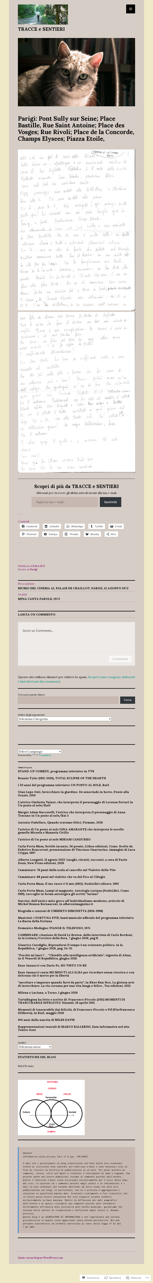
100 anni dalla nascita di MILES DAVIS (46, 1020)
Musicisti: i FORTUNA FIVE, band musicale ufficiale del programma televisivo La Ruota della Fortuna (76, 919)
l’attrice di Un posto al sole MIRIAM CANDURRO (54, 839)
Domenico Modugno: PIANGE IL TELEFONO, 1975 (54, 928)
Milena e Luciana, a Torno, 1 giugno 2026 (48, 992)
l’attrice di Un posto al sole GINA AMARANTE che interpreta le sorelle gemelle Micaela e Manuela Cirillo (71, 830)
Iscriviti (110, 502)
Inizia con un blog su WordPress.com (40, 1257)
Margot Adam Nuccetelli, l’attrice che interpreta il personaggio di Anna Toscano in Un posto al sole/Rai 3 (71, 813)
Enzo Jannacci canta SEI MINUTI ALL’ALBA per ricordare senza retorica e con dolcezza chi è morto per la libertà (76, 973)
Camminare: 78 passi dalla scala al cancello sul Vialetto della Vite (67, 870)
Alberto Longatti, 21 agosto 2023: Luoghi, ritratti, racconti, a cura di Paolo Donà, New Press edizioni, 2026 (72, 861)
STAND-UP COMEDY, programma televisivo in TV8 (56, 771)
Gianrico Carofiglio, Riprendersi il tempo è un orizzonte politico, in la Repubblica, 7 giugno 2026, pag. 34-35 (70, 946)
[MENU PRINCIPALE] (130, 8)
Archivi (22, 1042)
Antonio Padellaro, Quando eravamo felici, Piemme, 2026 (60, 822)
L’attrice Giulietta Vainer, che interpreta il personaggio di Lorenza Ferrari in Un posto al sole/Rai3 (75, 803)
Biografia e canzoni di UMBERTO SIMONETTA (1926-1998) (60, 911)
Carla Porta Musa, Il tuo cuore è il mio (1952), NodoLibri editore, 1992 (68, 883)
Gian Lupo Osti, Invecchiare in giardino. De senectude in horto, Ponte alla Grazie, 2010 (73, 793)
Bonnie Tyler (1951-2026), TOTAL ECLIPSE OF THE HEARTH (62, 778)
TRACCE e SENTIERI (41, 29)
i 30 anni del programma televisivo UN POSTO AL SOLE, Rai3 (63, 785)
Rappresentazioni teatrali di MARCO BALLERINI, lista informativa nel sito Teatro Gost (73, 1028)
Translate (45, 755)
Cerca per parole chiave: (31, 694)
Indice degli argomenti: (31, 714)
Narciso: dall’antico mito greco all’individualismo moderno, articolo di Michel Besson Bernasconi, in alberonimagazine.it (71, 902)
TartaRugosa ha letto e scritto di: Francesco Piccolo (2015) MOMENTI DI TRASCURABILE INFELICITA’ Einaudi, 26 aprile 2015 (71, 1001)
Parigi (33, 569)
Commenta (120, 659)
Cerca (128, 700)
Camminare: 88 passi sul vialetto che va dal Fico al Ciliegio (61, 877)
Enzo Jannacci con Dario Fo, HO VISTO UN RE (52, 965)
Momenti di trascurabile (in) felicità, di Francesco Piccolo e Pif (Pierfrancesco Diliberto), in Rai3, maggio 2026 (76, 1011)
